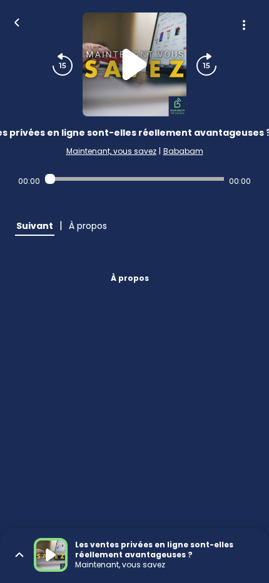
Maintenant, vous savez (111, 151)
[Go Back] (17, 21)
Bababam (183, 151)
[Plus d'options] (243, 25)
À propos (130, 278)
